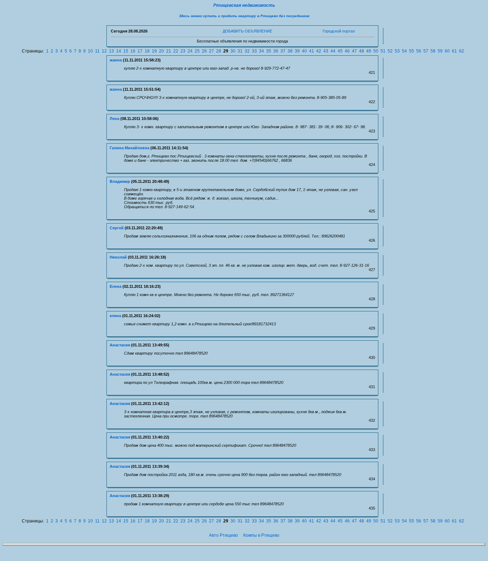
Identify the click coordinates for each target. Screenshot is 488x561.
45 (340, 51)
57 (425, 51)
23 (182, 51)
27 (211, 51)
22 (175, 51)
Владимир (120, 181)
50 (375, 51)
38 (290, 51)
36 (275, 51)
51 (382, 51)
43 (325, 51)
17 (140, 51)
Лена (114, 118)
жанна (116, 60)
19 (154, 51)
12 (104, 51)
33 (254, 51)
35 (268, 51)
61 (454, 51)
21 (168, 51)
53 (397, 51)
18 (147, 51)
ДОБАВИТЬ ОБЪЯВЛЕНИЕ (247, 31)
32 (247, 51)
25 (197, 51)
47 (354, 51)
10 (90, 51)
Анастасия (120, 345)
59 (440, 51)
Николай (118, 257)
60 (447, 51)
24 (190, 51)
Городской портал (339, 31)
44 (332, 51)
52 (390, 51)
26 (204, 51)
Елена (115, 286)
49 (368, 51)
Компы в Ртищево (261, 535)
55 (411, 51)
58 (432, 51)
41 (311, 51)
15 (125, 51)
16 (132, 51)
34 (261, 51)
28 (218, 51)
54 (404, 51)
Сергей (117, 228)
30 (232, 51)
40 (304, 51)
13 (111, 51)
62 (461, 51)
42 (318, 51)
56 (418, 51)
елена (115, 316)
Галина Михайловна (129, 148)
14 (118, 51)
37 (282, 51)
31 (240, 51)
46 (347, 51)
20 (161, 51)
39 (297, 51)
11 (97, 51)
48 (361, 51)
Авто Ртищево (223, 535)
